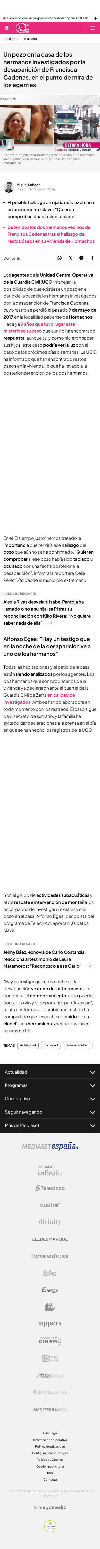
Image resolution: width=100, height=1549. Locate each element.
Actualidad (28, 1045)
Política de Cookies (50, 1459)
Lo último (12, 38)
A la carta (30, 38)
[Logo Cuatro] (50, 1205)
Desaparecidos (76, 1045)
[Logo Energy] (50, 1290)
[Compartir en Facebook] (92, 258)
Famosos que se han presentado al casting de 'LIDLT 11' (47, 18)
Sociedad (51, 1045)
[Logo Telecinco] (50, 1188)
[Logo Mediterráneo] (50, 1409)
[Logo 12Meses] (50, 1358)
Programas (16, 1085)
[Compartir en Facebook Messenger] (81, 258)
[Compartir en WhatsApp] (59, 258)
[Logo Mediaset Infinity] (50, 1171)
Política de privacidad (50, 1446)
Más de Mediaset (22, 1125)
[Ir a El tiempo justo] (23, 28)
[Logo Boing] (50, 1273)
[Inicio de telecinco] (6, 28)
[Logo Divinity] (50, 1222)
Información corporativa (50, 1440)
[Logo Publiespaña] (50, 1392)
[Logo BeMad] (50, 1307)
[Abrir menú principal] (92, 28)
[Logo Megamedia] (52, 1507)
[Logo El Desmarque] (50, 1239)
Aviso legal (50, 1433)
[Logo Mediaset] (50, 1149)
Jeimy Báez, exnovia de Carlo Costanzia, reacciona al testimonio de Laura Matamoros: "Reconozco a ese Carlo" (44, 959)
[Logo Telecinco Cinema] (50, 1341)
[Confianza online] (50, 1530)
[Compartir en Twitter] (70, 258)
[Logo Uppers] (50, 1324)
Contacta (50, 1479)
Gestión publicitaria (50, 1466)
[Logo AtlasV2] (50, 1375)
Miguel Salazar (28, 184)
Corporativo (17, 1098)
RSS (50, 1473)
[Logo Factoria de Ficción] (50, 1256)
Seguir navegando (23, 1112)
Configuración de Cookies (50, 1453)
